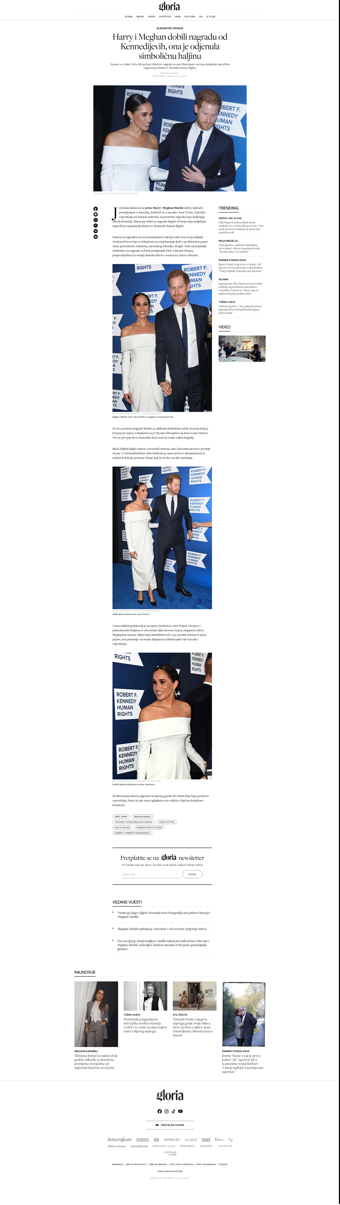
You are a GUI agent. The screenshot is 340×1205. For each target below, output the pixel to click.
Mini (178, 16)
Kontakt (223, 1164)
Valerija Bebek (171, 73)
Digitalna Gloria (172, 1125)
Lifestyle (165, 16)
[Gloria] (169, 6)
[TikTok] (173, 1111)
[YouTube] (180, 1111)
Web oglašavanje (158, 1164)
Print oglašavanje (206, 1164)
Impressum (117, 1164)
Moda (140, 16)
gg (201, 16)
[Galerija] (170, 138)
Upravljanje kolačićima (170, 1171)
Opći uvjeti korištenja (181, 1164)
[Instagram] (166, 1111)
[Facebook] (160, 1111)
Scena (129, 16)
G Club (211, 16)
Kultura (190, 16)
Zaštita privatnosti (136, 1164)
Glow (151, 16)
